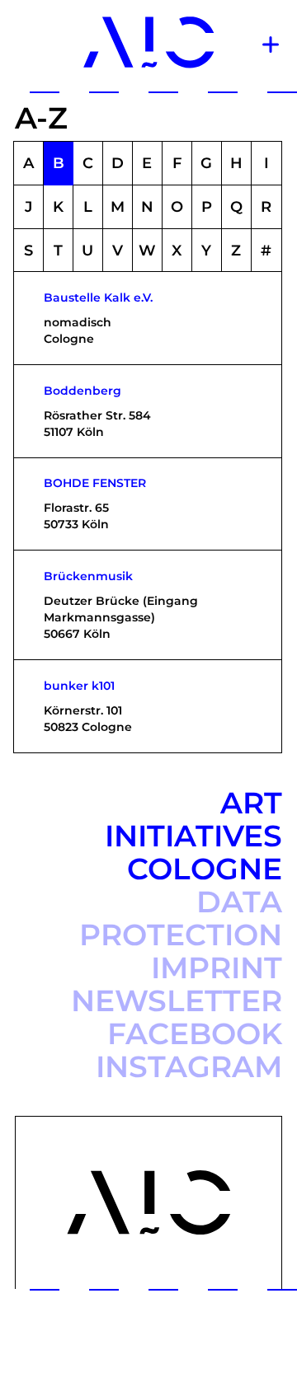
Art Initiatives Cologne (193, 836)
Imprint (216, 967)
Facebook (194, 1033)
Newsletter (176, 1000)
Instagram (189, 1066)
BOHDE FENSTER (95, 483)
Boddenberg (82, 390)
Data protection (180, 918)
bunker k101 (79, 685)
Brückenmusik (88, 576)
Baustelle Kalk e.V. (98, 297)
